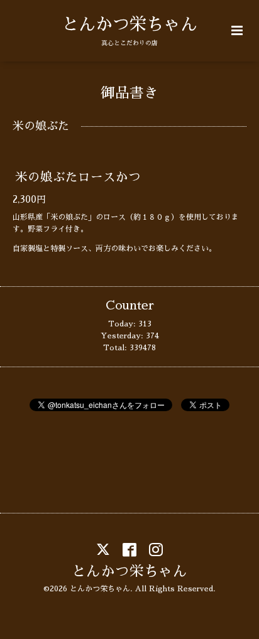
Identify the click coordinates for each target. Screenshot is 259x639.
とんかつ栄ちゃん (129, 24)
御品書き (129, 93)
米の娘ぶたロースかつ (78, 177)
